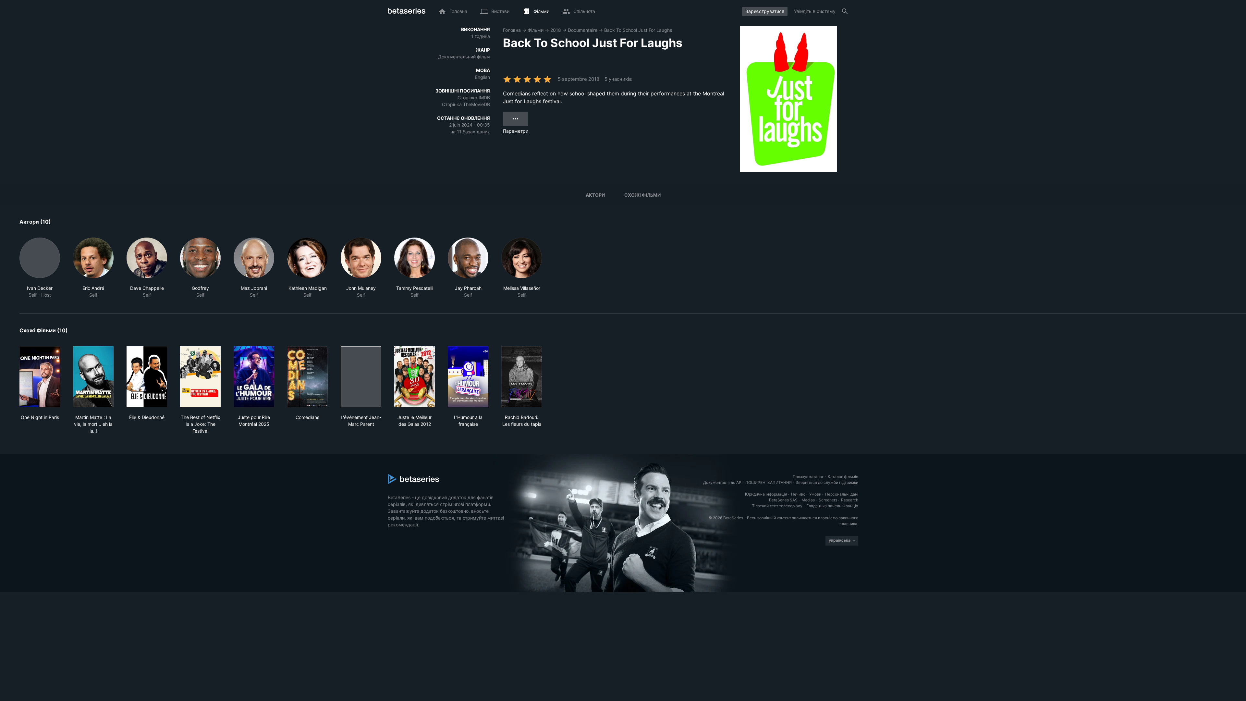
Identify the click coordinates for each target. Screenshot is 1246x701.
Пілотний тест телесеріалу (776, 505)
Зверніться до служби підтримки (827, 482)
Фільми (536, 30)
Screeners (828, 500)
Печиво (798, 494)
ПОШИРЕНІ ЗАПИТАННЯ (768, 482)
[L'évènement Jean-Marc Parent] (361, 376)
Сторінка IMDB (474, 97)
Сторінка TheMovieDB (466, 104)
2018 (555, 30)
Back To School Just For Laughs (638, 30)
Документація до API (722, 482)
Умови (815, 494)
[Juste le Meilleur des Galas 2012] (414, 376)
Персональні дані (841, 494)
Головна (512, 30)
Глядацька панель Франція (832, 505)
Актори (595, 195)
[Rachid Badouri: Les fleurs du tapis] (521, 376)
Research (849, 500)
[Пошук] (845, 11)
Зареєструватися (764, 11)
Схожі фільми (642, 195)
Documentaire (582, 30)
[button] (39, 268)
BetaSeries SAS (783, 500)
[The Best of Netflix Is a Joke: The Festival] (200, 376)
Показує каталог (808, 476)
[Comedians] (307, 376)
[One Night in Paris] (39, 376)
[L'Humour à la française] (468, 376)
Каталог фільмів (843, 476)
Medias (808, 500)
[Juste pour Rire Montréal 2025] (254, 376)
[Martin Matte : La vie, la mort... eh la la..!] (93, 376)
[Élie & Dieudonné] (147, 376)
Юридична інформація (766, 494)
